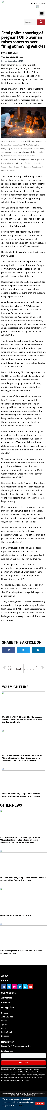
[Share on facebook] (8, 650)
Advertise (6, 997)
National (4, 1013)
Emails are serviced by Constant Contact (15, 1080)
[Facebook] (3, 986)
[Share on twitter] (23, 650)
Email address (7, 1051)
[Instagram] (14, 986)
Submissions (8, 992)
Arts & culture (7, 1017)
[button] (42, 13)
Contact (6, 1002)
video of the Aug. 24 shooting (20, 176)
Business (5, 1036)
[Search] (41, 22)
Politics (4, 1021)
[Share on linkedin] (38, 650)
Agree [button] (40, 1103)
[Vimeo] (25, 986)
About (4, 975)
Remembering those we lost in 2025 (16, 915)
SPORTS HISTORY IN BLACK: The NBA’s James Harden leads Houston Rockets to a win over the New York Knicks (22, 719)
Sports (4, 1024)
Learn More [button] (19, 1105)
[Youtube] (30, 986)
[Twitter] (9, 986)
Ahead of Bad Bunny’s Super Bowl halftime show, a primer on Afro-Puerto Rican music (21, 794)
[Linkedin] (19, 986)
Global (3, 1028)
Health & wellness (8, 1032)
